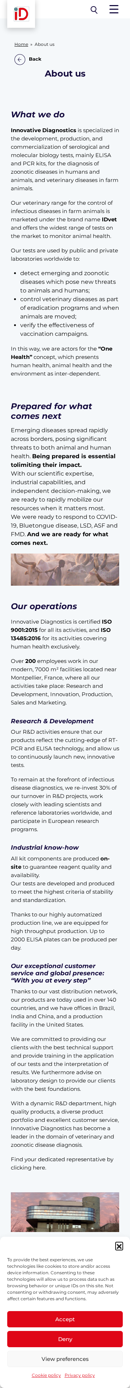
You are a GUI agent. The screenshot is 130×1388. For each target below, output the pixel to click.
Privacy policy (80, 1375)
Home (21, 44)
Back (35, 59)
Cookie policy (46, 1375)
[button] (119, 1245)
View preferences (65, 1359)
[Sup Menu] (114, 9)
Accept (65, 1319)
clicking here (28, 1167)
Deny (65, 1339)
